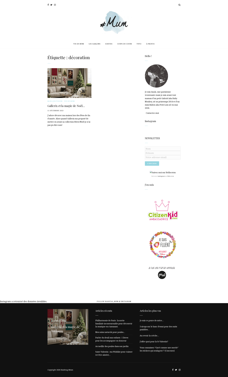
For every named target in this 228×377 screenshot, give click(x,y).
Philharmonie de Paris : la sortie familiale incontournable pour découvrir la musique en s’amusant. (113, 323)
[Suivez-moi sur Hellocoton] (163, 172)
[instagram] (55, 5)
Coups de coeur (124, 44)
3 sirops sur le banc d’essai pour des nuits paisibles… (158, 328)
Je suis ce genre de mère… (152, 320)
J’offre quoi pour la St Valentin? (154, 341)
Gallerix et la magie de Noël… (66, 106)
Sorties (108, 44)
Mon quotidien (55, 101)
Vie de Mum (78, 44)
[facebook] (48, 5)
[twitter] (51, 5)
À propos (150, 44)
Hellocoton (170, 176)
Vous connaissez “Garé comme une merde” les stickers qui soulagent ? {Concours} (159, 349)
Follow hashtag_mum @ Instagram (114, 301)
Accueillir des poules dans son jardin (111, 346)
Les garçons (94, 44)
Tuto (139, 44)
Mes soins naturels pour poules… (110, 332)
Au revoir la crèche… (149, 335)
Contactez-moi (152, 113)
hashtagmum (161, 176)
